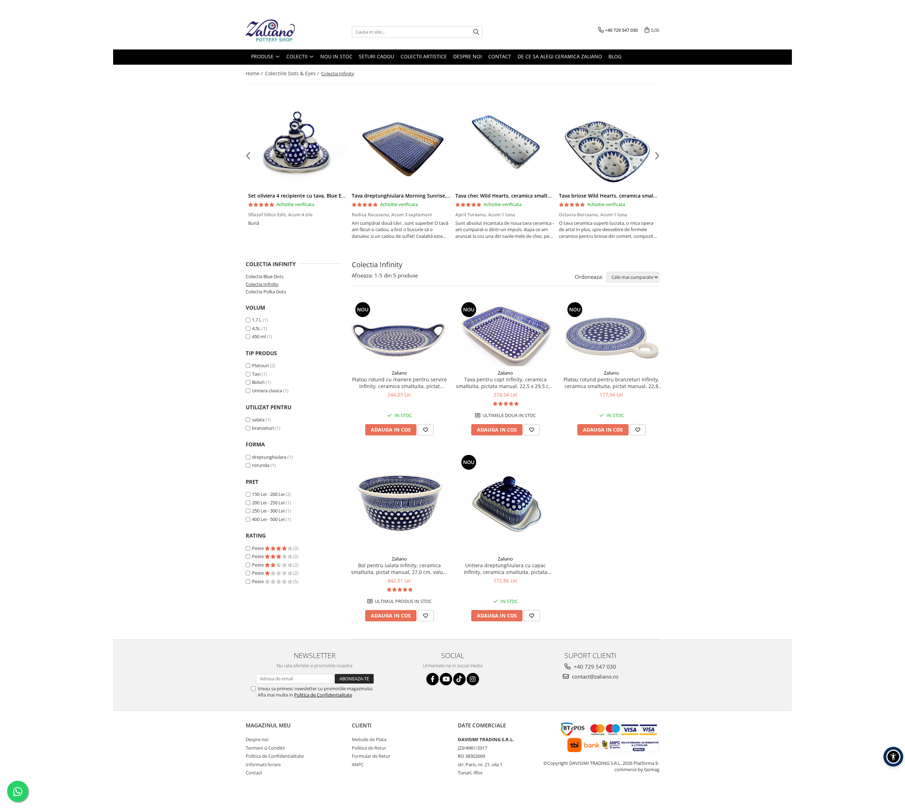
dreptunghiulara (269, 457)
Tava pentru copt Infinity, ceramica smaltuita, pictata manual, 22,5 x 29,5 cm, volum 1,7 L (505, 382)
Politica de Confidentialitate (323, 695)
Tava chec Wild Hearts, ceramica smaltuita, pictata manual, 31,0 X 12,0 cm (544, 195)
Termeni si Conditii (265, 748)
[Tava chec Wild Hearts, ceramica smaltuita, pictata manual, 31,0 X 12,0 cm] (504, 144)
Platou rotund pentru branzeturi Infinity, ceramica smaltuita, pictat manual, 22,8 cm (611, 382)
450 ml (259, 336)
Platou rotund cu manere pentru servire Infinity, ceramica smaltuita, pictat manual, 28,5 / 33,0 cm (399, 382)
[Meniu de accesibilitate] (893, 757)
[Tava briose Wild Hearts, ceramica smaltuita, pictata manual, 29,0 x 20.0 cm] (608, 144)
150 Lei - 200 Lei (268, 494)
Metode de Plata (369, 739)
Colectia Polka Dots (266, 291)
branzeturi (263, 428)
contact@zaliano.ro (594, 676)
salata (258, 419)
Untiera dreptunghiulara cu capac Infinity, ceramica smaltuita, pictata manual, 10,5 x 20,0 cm (505, 568)
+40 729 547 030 (594, 666)
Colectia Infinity (262, 284)
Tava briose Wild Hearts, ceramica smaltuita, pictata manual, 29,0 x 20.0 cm (650, 195)
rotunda (260, 465)
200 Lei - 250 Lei (268, 502)
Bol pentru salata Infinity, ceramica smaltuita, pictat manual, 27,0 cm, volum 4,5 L (399, 568)
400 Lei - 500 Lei (268, 519)
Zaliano (399, 373)
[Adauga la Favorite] (426, 429)
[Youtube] (446, 679)
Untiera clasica (267, 390)
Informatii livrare (263, 764)
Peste (258, 548)
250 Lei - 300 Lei (268, 511)
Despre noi (257, 739)
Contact (254, 772)
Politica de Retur (369, 748)
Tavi (256, 374)
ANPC (358, 764)
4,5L (256, 328)
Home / (255, 73)
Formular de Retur (371, 756)
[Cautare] (476, 32)
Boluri (258, 382)
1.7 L (257, 320)
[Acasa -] (281, 31)
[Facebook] (432, 679)
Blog (614, 56)
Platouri (260, 365)
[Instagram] (473, 679)
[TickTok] (459, 679)
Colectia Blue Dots (265, 276)
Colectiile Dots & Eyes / (292, 73)
